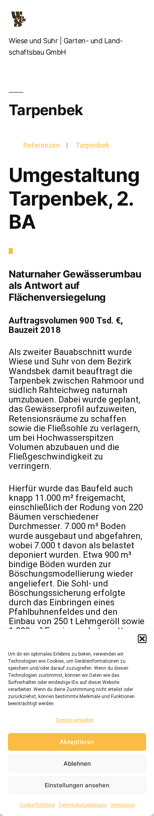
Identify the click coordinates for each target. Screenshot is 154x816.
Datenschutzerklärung (83, 805)
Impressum (123, 805)
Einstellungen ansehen (77, 785)
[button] (142, 639)
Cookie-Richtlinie (37, 805)
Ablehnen (77, 763)
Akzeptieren (77, 742)
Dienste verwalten (75, 720)
